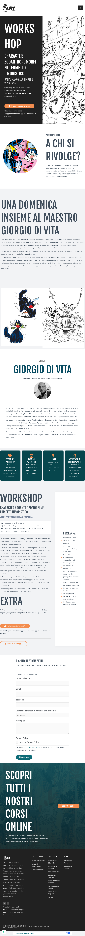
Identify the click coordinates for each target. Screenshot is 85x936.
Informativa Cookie (68, 867)
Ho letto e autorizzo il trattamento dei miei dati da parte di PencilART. (41, 749)
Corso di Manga (37, 869)
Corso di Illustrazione (36, 865)
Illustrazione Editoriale (52, 862)
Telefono (20, 700)
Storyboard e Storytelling (52, 867)
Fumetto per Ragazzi (52, 893)
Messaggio (20, 721)
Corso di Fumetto (38, 861)
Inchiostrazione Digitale (53, 887)
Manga (50, 897)
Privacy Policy (8, 912)
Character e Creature (52, 876)
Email (18, 689)
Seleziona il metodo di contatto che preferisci (36, 711)
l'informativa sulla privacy (32, 747)
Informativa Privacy (68, 862)
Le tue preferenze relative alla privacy (51, 933)
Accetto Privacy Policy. (29, 742)
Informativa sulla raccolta (24, 933)
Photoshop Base (54, 872)
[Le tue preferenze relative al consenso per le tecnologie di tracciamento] (4, 932)
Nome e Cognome (24, 678)
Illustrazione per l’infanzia (54, 882)
